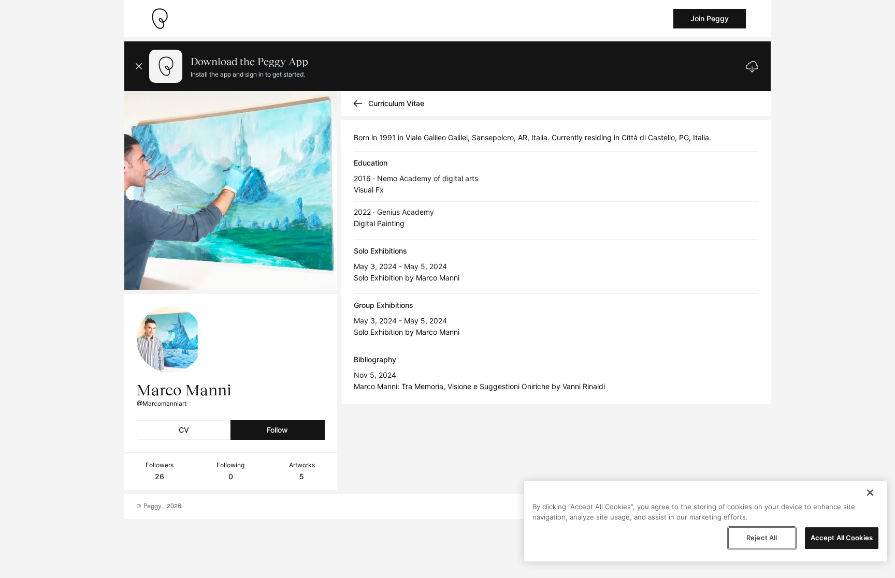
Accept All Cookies (842, 537)
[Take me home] (159, 18)
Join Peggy (709, 18)
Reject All (761, 537)
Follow (277, 429)
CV (184, 429)
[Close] (870, 492)
